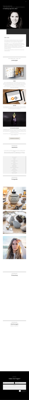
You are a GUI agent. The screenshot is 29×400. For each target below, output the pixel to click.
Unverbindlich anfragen (14, 138)
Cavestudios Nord (11, 43)
